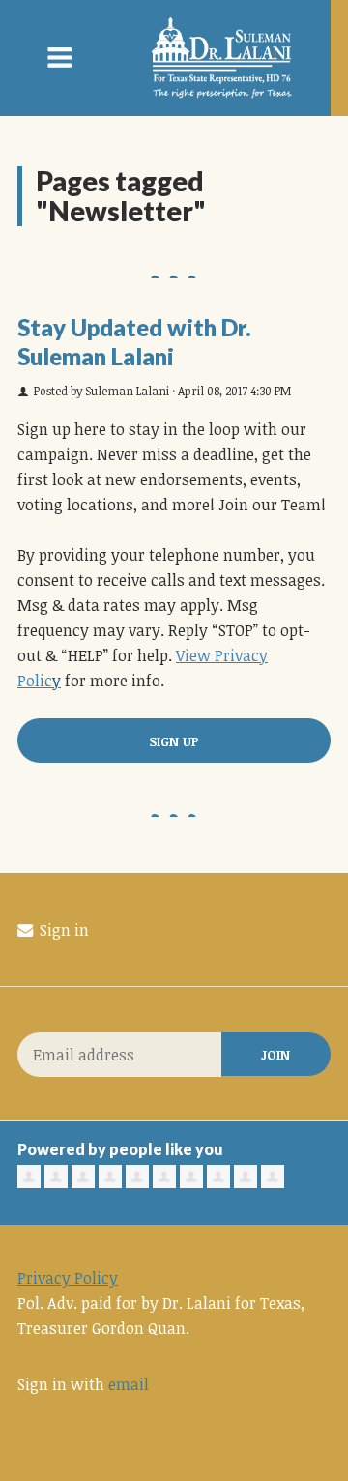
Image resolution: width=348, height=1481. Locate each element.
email (128, 1384)
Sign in (62, 930)
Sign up (174, 741)
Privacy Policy (67, 1278)
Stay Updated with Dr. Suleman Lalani (134, 341)
